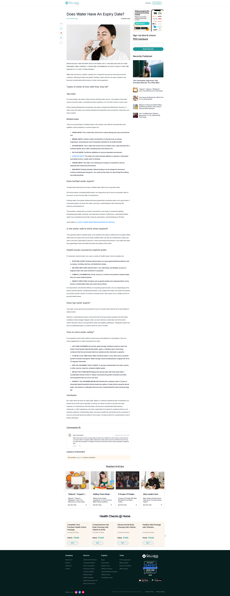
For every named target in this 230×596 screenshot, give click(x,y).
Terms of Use (149, 591)
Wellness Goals (105, 574)
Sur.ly (153, 572)
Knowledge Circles (107, 577)
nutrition (72, 505)
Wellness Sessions (106, 568)
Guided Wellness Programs (109, 571)
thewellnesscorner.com (150, 567)
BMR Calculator (123, 563)
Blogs (103, 560)
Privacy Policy (160, 591)
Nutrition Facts (105, 565)
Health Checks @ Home (90, 580)
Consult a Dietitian (88, 571)
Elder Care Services (89, 583)
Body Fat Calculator (125, 565)
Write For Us (69, 560)
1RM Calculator (123, 568)
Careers (67, 568)
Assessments (105, 563)
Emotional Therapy (88, 568)
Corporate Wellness (89, 563)
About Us (68, 563)
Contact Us (68, 565)
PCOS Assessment (124, 560)
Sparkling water (78, 156)
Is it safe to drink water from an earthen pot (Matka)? (95, 222)
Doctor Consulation (89, 565)
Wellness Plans (87, 574)
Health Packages (88, 577)
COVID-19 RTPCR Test (90, 560)
